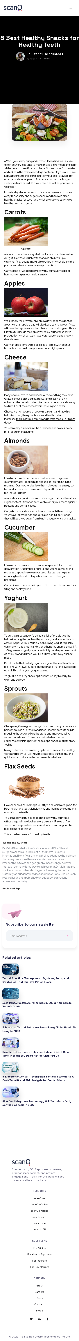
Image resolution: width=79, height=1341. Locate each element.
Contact (39, 1304)
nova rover (39, 1223)
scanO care (39, 1216)
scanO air (39, 1198)
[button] (71, 8)
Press (39, 1298)
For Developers (39, 1266)
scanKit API (39, 1229)
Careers (39, 1291)
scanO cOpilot (39, 1204)
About (39, 1285)
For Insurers (39, 1260)
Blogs (39, 1310)
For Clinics (39, 1248)
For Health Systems (39, 1254)
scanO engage (39, 1210)
